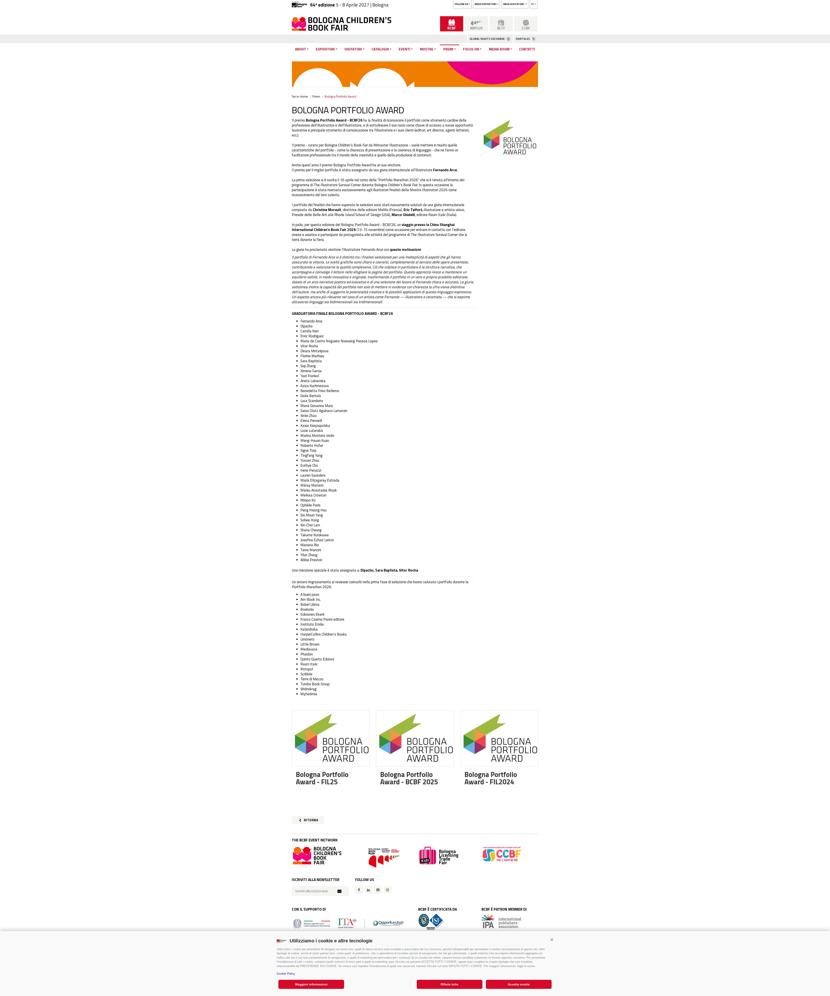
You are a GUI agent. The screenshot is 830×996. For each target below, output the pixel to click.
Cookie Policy (286, 973)
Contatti (527, 49)
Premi (448, 49)
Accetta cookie (519, 984)
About (300, 49)
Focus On (471, 49)
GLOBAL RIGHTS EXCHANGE (487, 39)
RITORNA (310, 820)
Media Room (499, 49)
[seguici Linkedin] (368, 890)
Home (304, 96)
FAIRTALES (523, 39)
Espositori (325, 49)
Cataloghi (380, 49)
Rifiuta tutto (449, 984)
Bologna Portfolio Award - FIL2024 (490, 778)
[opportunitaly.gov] (349, 923)
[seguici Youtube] (378, 890)
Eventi (404, 49)
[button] (551, 939)
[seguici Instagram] (387, 890)
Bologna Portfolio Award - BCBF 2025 (409, 778)
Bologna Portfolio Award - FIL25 (322, 778)
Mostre (426, 49)
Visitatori (353, 49)
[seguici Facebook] (359, 890)
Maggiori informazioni (311, 984)
